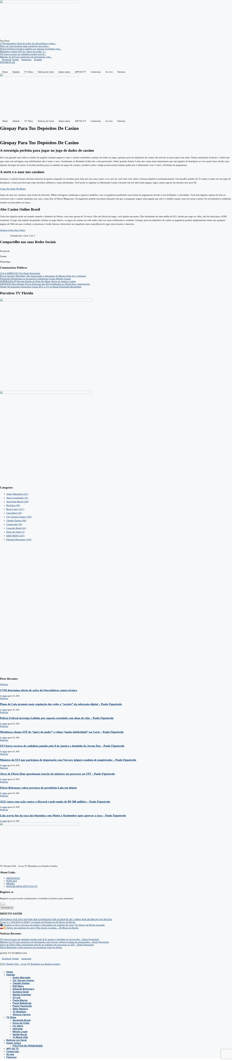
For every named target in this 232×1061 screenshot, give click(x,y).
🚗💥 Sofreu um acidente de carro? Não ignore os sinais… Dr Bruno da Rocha (39, 928)
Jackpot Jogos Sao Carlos (12, 230)
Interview (18, 1028)
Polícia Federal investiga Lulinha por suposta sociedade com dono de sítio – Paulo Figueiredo (57, 718)
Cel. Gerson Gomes (19, 516)
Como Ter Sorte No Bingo (13, 189)
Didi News (18, 986)
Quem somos (64, 72)
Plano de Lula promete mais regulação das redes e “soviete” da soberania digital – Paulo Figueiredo (61, 704)
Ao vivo (109, 72)
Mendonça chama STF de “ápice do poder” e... (23, 51)
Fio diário (18, 1026)
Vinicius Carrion (22, 1014)
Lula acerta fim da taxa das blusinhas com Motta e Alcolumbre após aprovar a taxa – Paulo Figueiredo (63, 815)
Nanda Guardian (22, 994)
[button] (116, 249)
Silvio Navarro (20, 1008)
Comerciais (96, 72)
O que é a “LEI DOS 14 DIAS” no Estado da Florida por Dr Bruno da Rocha (37, 922)
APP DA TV (80, 72)
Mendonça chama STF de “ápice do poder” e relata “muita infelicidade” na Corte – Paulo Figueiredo (62, 732)
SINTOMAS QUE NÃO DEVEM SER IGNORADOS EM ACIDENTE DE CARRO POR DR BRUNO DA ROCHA (56, 919)
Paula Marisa (20, 1000)
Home (5, 72)
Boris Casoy (15, 509)
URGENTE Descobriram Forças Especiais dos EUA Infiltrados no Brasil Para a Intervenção (45, 284)
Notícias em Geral (46, 72)
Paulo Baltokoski (22, 1003)
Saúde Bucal (20, 1034)
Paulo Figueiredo (22, 1006)
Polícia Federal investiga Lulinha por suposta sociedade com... (30, 49)
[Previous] (11, 40)
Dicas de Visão (15, 532)
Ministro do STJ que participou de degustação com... (26, 57)
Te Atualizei (19, 1011)
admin (4, 696)
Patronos (121, 72)
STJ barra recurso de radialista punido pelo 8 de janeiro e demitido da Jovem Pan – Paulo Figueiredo (62, 745)
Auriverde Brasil (17, 501)
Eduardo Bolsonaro (18, 539)
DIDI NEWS (15, 535)
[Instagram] (3, 966)
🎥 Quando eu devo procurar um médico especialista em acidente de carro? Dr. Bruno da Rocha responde (52, 925)
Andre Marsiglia (17, 494)
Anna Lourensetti (17, 498)
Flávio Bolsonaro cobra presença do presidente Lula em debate (38, 787)
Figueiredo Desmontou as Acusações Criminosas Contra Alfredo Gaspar (35, 278)
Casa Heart (14, 513)
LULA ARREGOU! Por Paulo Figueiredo (20, 273)
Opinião (16, 72)
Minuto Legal (20, 1031)
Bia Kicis (13, 505)
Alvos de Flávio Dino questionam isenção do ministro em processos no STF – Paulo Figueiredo (57, 773)
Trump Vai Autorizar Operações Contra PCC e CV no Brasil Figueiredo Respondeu (40, 286)
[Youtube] (6, 966)
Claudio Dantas (16, 520)
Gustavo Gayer (21, 991)
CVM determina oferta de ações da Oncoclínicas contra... (28, 43)
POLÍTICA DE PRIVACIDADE (28, 1045)
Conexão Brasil (16, 528)
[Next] (14, 40)
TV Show (28, 72)
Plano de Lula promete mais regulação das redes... (24, 46)
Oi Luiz (17, 997)
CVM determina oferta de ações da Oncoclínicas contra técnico (38, 690)
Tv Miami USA (20, 1037)
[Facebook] (1, 966)
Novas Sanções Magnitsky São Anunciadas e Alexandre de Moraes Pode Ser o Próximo (43, 276)
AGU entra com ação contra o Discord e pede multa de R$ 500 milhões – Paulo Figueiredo (55, 801)
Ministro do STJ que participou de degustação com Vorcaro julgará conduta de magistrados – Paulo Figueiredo (68, 759)
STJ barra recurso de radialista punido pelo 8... (23, 54)
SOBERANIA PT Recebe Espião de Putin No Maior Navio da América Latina (38, 281)
